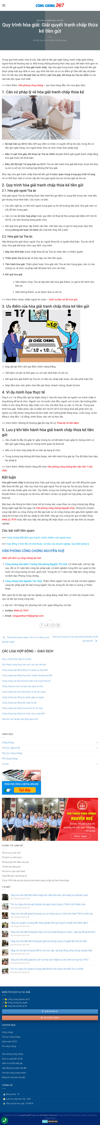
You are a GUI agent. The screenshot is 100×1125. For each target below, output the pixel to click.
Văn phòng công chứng (30, 85)
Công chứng (8, 742)
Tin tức (60, 20)
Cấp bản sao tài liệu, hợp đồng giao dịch (20, 719)
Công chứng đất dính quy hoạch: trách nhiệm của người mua (39, 537)
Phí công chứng (51, 1018)
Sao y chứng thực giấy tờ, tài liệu (16, 659)
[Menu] (4, 5)
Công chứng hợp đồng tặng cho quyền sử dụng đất (25, 670)
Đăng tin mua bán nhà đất (13, 1077)
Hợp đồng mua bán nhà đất (14, 1068)
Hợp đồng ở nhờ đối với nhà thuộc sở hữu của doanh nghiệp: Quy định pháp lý (48, 543)
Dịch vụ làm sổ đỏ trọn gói (62, 299)
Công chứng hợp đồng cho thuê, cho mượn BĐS (23, 713)
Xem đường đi (50, 1011)
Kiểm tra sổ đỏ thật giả (12, 1063)
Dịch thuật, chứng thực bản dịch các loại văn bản (24, 664)
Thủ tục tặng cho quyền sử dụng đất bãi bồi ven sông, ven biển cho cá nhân (46, 969)
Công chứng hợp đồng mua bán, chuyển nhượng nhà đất (27, 675)
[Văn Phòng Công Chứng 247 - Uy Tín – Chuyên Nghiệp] (50, 5)
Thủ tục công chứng (12, 753)
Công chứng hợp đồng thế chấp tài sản (19, 702)
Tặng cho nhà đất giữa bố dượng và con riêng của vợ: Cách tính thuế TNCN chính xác (51, 913)
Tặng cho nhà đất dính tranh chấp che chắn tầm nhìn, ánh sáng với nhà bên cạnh (49, 895)
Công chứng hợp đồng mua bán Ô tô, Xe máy (22, 708)
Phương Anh (61, 40)
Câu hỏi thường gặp (46, 20)
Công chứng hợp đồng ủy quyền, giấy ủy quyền (23, 697)
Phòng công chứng (78, 1115)
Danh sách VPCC (9, 1041)
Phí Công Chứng (9, 758)
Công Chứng (63, 1115)
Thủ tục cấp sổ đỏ (11, 748)
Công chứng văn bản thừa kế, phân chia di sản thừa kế (26, 681)
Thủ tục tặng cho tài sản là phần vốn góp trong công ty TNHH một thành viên (47, 904)
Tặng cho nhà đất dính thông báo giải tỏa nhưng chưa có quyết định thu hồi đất (48, 941)
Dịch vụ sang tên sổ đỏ (12, 1058)
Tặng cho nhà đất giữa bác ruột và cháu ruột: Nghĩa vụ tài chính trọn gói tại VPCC (49, 959)
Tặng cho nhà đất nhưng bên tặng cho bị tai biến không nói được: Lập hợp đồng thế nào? (53, 932)
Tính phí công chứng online (14, 1073)
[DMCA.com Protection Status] (50, 1121)
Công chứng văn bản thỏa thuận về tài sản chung (24, 692)
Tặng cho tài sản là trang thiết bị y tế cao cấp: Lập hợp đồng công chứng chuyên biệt (51, 950)
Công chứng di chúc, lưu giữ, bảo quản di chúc (22, 686)
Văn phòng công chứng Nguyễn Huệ (54, 508)
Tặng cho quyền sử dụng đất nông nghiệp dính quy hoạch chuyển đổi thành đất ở (49, 923)
